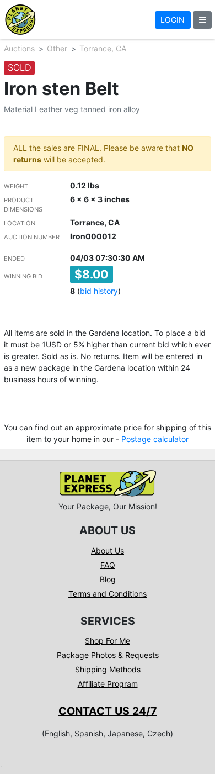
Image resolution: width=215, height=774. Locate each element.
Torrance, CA (102, 48)
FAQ (107, 565)
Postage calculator (155, 439)
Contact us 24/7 (107, 711)
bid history (99, 291)
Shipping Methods (108, 669)
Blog (108, 579)
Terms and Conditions (107, 593)
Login (172, 19)
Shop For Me (107, 640)
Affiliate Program (108, 683)
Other (57, 48)
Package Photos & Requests (108, 655)
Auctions (19, 48)
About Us (107, 550)
